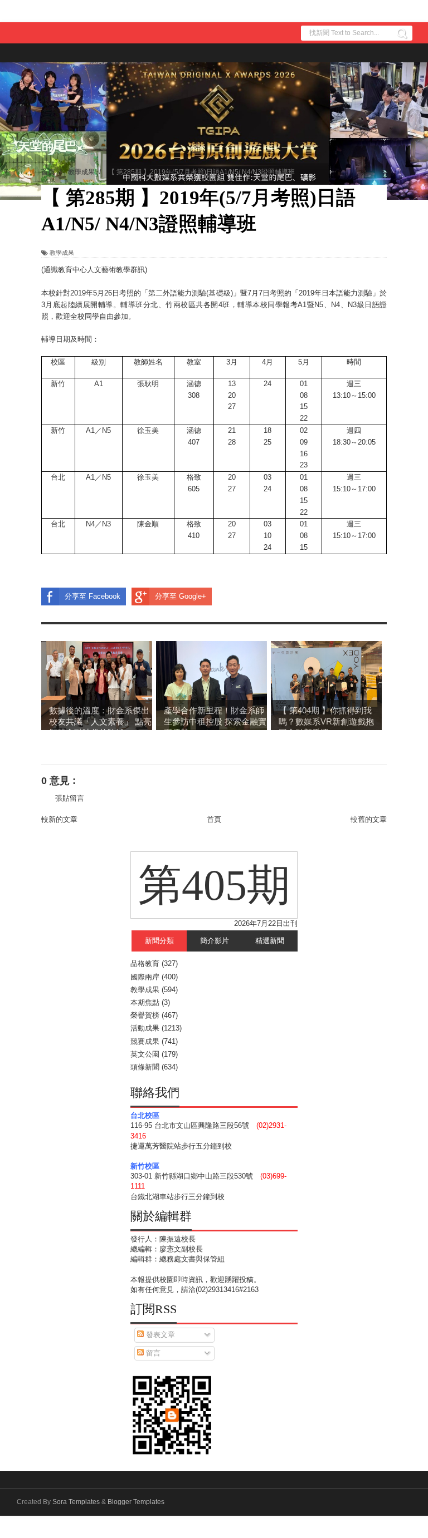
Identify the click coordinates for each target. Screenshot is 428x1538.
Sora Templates (76, 1502)
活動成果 (144, 1028)
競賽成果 (144, 1041)
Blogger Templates (136, 1502)
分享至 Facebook (92, 596)
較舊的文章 (369, 819)
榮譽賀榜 (144, 1015)
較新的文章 (59, 819)
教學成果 (62, 252)
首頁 (214, 819)
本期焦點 (144, 1002)
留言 (152, 1353)
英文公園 (144, 1054)
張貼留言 (69, 798)
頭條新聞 (144, 1067)
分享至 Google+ (180, 596)
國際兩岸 (144, 977)
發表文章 (159, 1334)
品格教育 (144, 963)
